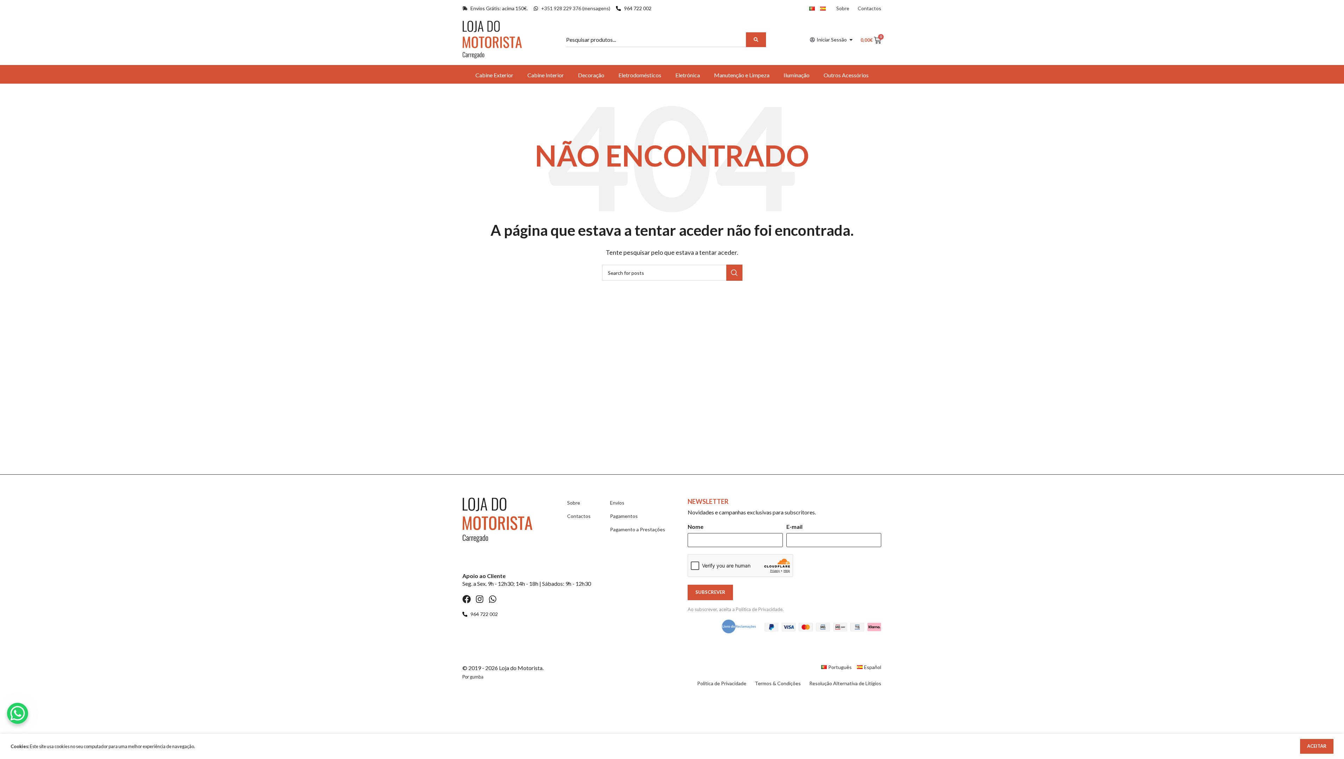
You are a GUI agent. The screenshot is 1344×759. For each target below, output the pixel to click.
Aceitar (1316, 746)
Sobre (842, 8)
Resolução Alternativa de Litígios (845, 683)
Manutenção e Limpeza (742, 75)
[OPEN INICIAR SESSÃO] (851, 39)
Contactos (869, 8)
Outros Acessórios (846, 75)
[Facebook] (466, 599)
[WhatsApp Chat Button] (17, 713)
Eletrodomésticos (639, 75)
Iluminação (797, 75)
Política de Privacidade (759, 609)
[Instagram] (479, 599)
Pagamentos (624, 516)
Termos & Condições (778, 683)
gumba (476, 677)
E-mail (794, 526)
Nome (695, 526)
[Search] (756, 39)
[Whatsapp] (492, 599)
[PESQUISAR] (734, 273)
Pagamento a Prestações (637, 529)
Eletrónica (687, 75)
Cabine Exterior (494, 75)
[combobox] (657, 39)
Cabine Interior (545, 75)
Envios (617, 503)
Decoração (591, 75)
